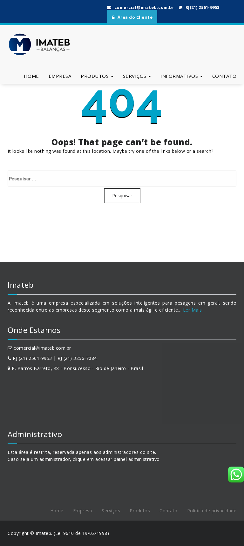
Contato (224, 76)
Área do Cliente (134, 17)
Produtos (95, 76)
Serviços (135, 76)
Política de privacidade (212, 511)
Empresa (60, 76)
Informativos (180, 76)
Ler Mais (191, 310)
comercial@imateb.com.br (143, 7)
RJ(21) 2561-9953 (202, 7)
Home (31, 76)
